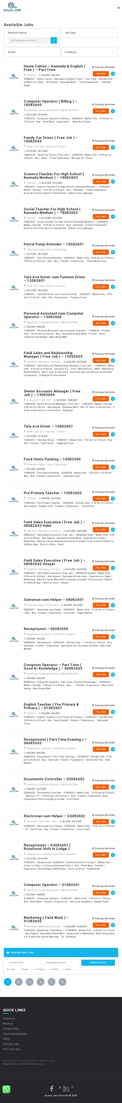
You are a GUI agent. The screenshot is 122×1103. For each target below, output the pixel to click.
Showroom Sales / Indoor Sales (42, 605)
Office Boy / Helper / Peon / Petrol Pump (47, 249)
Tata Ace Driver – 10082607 (48, 426)
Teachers (31, 75)
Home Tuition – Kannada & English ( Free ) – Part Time (54, 68)
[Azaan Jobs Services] (31, 7)
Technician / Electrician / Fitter (42, 821)
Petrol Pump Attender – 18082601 (54, 244)
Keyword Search (17, 32)
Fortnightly (40, 969)
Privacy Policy (11, 1028)
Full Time (101, 111)
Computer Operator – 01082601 (52, 885)
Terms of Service (30, 1064)
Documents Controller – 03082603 (54, 779)
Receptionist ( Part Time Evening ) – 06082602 (55, 741)
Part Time (101, 74)
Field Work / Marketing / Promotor (44, 362)
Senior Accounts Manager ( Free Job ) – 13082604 (52, 393)
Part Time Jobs (11, 1049)
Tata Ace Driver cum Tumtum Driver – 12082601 (54, 279)
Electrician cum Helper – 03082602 (54, 816)
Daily (12, 969)
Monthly (55, 969)
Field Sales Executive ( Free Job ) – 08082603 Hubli (54, 524)
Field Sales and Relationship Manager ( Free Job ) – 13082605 (53, 354)
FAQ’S (6, 1038)
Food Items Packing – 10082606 (52, 459)
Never (68, 969)
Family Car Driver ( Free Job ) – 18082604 (51, 139)
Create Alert (98, 962)
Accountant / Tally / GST (39, 400)
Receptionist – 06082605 (46, 629)
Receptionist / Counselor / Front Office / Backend (51, 634)
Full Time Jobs (11, 1044)
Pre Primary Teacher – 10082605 (53, 493)
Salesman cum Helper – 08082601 (54, 600)
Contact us (9, 1018)
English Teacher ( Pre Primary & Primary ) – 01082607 (51, 706)
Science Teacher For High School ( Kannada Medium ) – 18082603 (54, 176)
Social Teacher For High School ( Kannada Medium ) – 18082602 (52, 211)
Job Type (70, 32)
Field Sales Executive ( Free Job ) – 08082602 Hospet (54, 562)
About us (8, 1023)
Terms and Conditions (15, 1033)
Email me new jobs (22, 952)
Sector (12, 52)
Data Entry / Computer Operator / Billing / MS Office (52, 110)
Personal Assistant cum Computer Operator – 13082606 (54, 315)
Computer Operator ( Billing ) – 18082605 (50, 103)
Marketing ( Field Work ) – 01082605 (46, 919)
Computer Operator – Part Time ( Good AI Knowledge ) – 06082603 (53, 666)
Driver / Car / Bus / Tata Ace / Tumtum (46, 146)
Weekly (25, 969)
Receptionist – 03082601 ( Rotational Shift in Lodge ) (47, 847)
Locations (71, 52)
